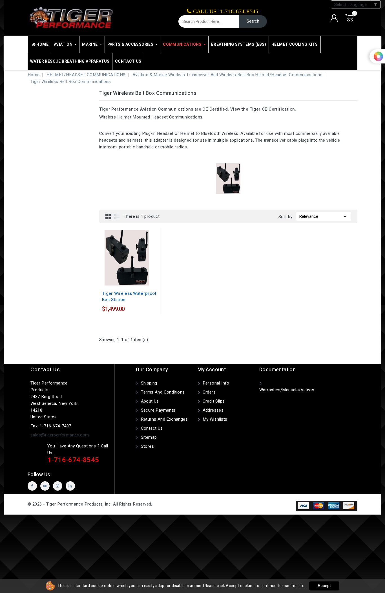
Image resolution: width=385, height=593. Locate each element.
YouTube (45, 486)
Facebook (32, 486)
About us (149, 401)
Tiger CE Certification (272, 109)
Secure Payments (157, 410)
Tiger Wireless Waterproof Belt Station (129, 296)
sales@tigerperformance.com (59, 435)
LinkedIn (70, 486)
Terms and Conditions (162, 392)
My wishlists (214, 419)
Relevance (323, 216)
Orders (208, 392)
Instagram (57, 486)
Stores (147, 446)
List (117, 216)
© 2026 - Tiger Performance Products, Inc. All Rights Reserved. (90, 504)
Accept (324, 586)
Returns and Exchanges (164, 419)
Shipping (148, 383)
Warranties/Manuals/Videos (286, 390)
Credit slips (213, 401)
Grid (108, 216)
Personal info (215, 383)
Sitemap (148, 437)
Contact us (45, 370)
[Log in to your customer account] (334, 18)
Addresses (212, 410)
